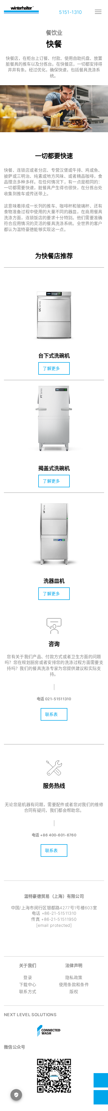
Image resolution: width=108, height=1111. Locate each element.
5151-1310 (70, 12)
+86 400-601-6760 (58, 835)
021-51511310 (58, 699)
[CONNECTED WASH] (48, 1031)
